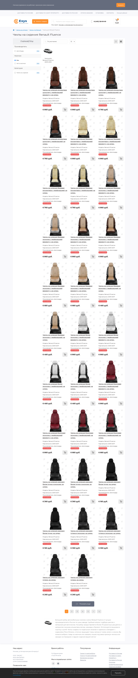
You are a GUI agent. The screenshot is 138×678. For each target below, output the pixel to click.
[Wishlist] (65, 71)
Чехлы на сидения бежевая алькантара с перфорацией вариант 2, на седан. (81, 141)
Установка (100, 13)
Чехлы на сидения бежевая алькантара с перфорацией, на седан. (55, 190)
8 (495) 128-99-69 (100, 21)
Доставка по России (70, 13)
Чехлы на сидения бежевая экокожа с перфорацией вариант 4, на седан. (53, 288)
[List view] (116, 42)
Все (17, 60)
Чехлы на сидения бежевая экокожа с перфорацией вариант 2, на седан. (109, 190)
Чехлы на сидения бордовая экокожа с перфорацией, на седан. (82, 435)
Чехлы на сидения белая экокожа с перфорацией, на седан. (54, 386)
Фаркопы (83, 660)
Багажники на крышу (87, 658)
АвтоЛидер (27, 51)
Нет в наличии (27, 63)
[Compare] (65, 75)
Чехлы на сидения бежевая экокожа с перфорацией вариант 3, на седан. (81, 239)
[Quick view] (65, 67)
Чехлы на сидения (22, 30)
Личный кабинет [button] (122, 13)
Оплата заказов (87, 13)
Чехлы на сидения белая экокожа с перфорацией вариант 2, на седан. (80, 337)
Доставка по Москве (25, 13)
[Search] (53, 21)
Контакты (110, 13)
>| (99, 611)
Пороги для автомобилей (88, 655)
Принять (118, 673)
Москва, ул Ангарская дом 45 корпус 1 (71, 25)
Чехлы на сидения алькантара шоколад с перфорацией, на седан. (110, 92)
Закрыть (121, 5)
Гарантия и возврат (115, 667)
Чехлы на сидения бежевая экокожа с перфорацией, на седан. (109, 288)
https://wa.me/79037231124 (53, 663)
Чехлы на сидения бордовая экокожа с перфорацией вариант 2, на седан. (109, 386)
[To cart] (64, 109)
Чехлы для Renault (35, 30)
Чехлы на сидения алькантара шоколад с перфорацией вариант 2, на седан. (55, 92)
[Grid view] (121, 42)
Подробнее (17, 675)
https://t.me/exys (58, 663)
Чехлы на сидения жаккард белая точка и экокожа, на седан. (54, 484)
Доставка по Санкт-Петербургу (47, 13)
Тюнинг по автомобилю (87, 653)
